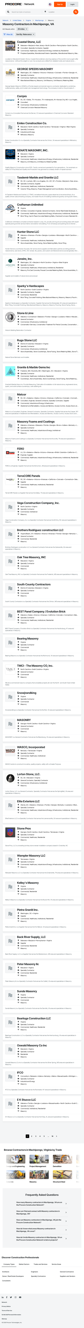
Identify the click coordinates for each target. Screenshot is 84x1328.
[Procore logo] (13, 4)
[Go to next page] (56, 1136)
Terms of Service (7, 1310)
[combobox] (60, 12)
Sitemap (4, 1319)
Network (29, 4)
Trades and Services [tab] (40, 1264)
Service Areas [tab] (56, 1264)
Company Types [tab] (9, 1264)
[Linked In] (3, 1297)
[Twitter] (11, 1297)
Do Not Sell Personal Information (11, 1314)
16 (52, 1136)
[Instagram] (15, 1297)
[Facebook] (6, 1297)
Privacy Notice (6, 1306)
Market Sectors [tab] (24, 1264)
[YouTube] (20, 1297)
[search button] (75, 11)
